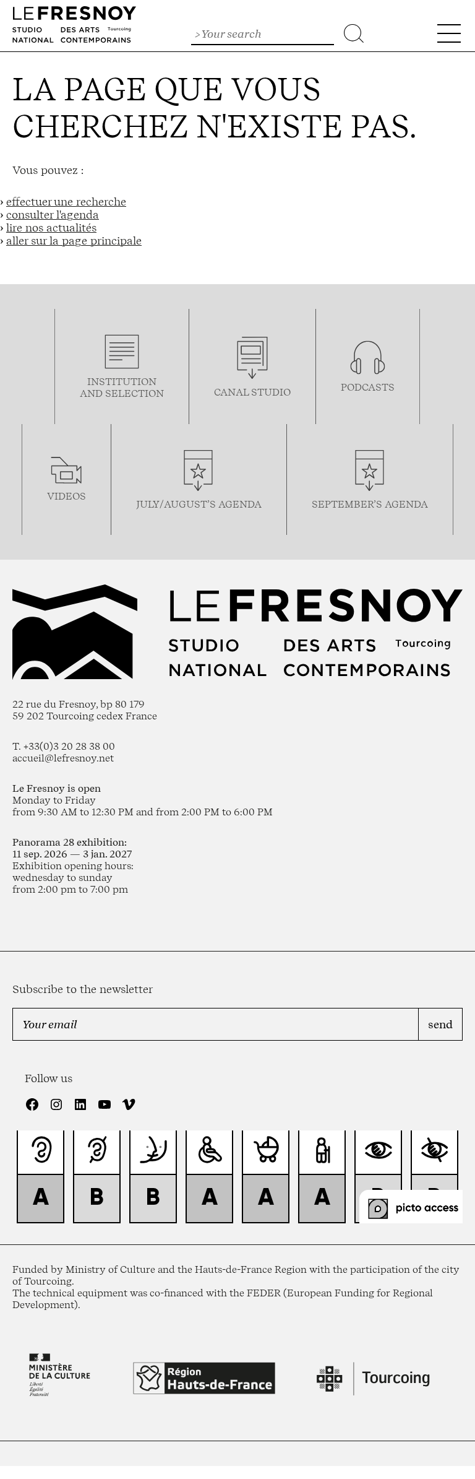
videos (66, 496)
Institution (121, 382)
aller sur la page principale (74, 240)
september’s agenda (370, 504)
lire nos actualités (51, 227)
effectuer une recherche (66, 201)
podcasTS (368, 387)
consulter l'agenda (52, 214)
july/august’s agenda (199, 504)
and (92, 393)
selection (134, 393)
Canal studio (252, 392)
